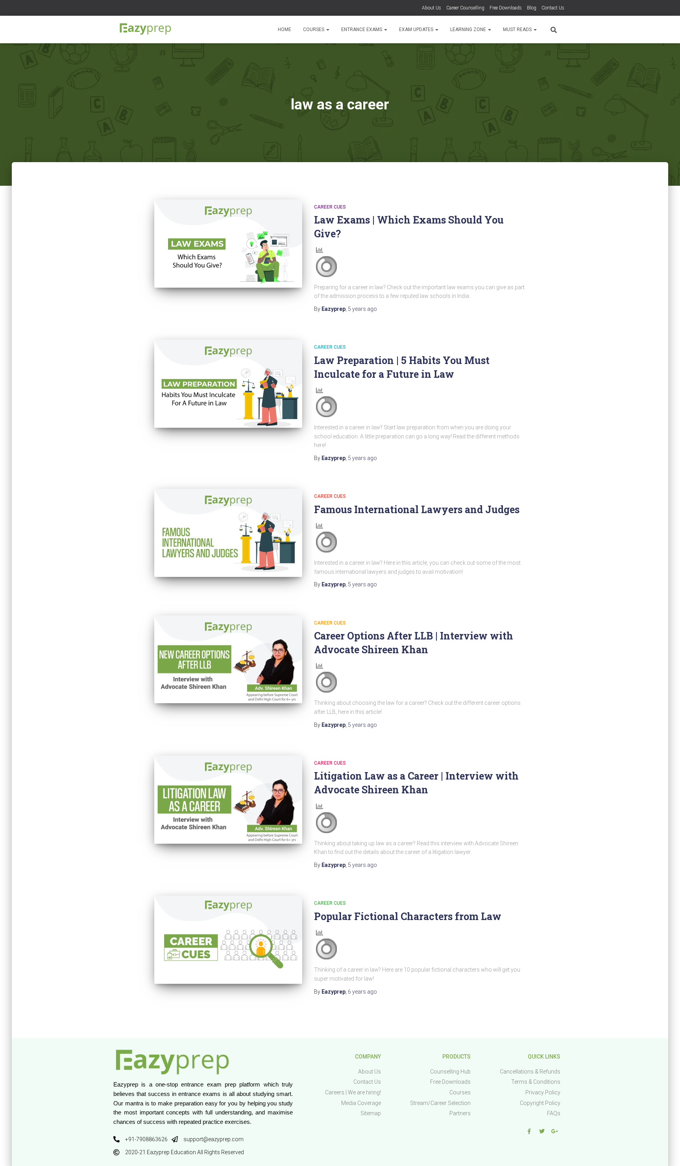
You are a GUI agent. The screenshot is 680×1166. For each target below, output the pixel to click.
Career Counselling (465, 8)
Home (284, 29)
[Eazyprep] (145, 29)
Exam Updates (416, 29)
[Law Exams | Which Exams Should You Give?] (228, 244)
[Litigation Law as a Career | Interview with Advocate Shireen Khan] (228, 800)
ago (362, 309)
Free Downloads (506, 8)
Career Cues (330, 207)
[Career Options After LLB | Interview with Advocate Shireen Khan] (228, 659)
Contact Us (552, 8)
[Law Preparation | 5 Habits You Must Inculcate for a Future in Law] (228, 384)
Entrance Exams (362, 29)
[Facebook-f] (528, 1131)
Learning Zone (468, 29)
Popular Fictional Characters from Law (407, 916)
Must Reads (518, 29)
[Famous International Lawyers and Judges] (228, 533)
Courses (314, 29)
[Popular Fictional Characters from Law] (228, 940)
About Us (431, 8)
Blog (531, 8)
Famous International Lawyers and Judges (416, 509)
